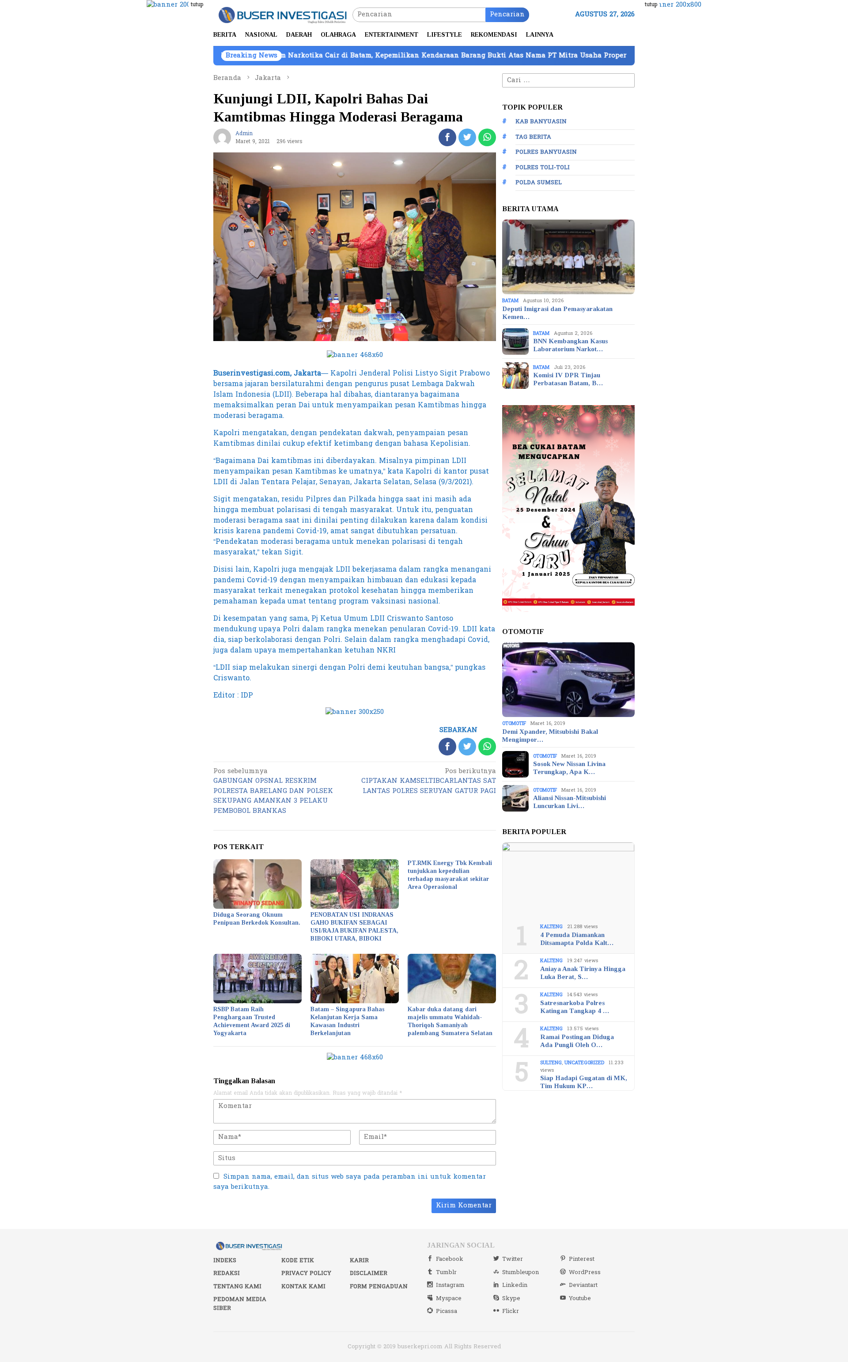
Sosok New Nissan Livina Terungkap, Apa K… (569, 767)
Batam (510, 300)
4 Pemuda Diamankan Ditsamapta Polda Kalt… (576, 938)
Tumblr (446, 1272)
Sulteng (551, 1062)
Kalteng (551, 926)
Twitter (512, 1259)
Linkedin (514, 1285)
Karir (359, 1260)
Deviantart (583, 1285)
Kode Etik (297, 1260)
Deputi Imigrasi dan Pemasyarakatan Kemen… (557, 312)
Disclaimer (368, 1273)
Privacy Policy (306, 1273)
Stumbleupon (520, 1272)
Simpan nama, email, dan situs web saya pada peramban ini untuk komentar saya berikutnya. (349, 1182)
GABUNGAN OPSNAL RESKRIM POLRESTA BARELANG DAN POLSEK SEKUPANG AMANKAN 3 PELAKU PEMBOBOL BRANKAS (273, 791)
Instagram (450, 1285)
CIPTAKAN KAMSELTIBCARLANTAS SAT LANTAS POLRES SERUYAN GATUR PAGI (428, 781)
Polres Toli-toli (542, 167)
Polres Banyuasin (546, 152)
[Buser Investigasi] (282, 14)
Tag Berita (533, 137)
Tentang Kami (237, 1286)
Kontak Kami (303, 1286)
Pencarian (507, 14)
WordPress (585, 1272)
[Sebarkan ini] (447, 137)
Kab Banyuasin (541, 121)
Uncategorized (584, 1062)
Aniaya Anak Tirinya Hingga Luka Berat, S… (582, 972)
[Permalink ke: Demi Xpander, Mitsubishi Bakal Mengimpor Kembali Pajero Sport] (568, 679)
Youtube (580, 1298)
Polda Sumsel (538, 182)
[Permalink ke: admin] (222, 137)
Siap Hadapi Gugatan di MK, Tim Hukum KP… (583, 1081)
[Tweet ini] (467, 137)
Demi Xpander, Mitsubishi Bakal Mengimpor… (550, 735)
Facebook (449, 1259)
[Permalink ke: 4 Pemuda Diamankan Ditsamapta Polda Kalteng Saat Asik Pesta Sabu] (568, 880)
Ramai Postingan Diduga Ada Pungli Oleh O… (577, 1040)
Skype (511, 1298)
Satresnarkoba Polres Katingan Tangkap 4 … (574, 1006)
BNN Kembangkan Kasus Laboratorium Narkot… (570, 345)
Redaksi (226, 1273)
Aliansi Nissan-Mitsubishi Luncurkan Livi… (569, 801)
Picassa (446, 1311)
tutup (197, 4)
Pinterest (581, 1259)
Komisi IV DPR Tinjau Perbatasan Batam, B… (568, 379)
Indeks (224, 1260)
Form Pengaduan (379, 1286)
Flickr (510, 1311)
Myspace (449, 1298)
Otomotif (514, 723)
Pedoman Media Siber (239, 1303)
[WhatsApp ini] (487, 137)
